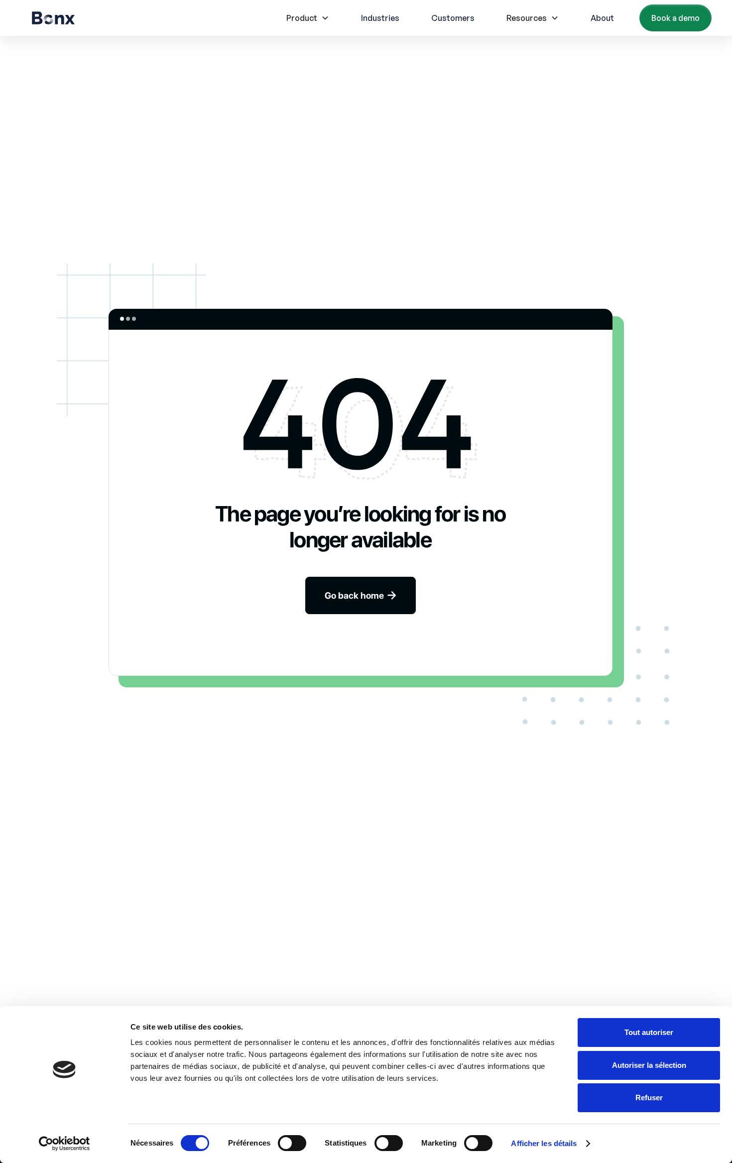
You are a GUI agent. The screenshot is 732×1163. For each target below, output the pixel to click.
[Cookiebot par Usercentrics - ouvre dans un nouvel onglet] (64, 1143)
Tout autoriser (648, 1032)
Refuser (649, 1097)
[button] (307, 17)
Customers (453, 18)
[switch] (292, 1143)
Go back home (360, 595)
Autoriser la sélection (649, 1065)
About (602, 18)
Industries (380, 18)
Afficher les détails (544, 1143)
